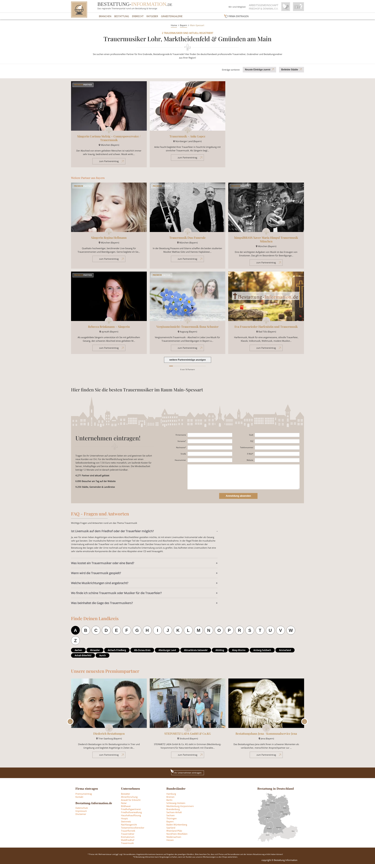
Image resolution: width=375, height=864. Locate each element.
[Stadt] (277, 435)
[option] (109, 720)
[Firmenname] (210, 435)
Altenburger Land (167, 650)
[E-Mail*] (277, 454)
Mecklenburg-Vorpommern (180, 806)
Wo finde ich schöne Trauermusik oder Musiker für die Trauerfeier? (116, 593)
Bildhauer (126, 806)
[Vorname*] (210, 441)
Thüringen (171, 818)
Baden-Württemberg (176, 824)
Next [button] (303, 721)
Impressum (81, 810)
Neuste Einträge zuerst (257, 69)
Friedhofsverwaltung (131, 812)
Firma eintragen (239, 16)
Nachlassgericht (129, 824)
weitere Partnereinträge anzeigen (187, 360)
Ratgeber (152, 16)
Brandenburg (173, 809)
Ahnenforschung (129, 796)
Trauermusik (127, 843)
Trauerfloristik (128, 830)
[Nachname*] (210, 447)
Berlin (169, 799)
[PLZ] (277, 441)
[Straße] (210, 454)
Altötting (219, 650)
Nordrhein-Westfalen (177, 833)
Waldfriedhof (127, 839)
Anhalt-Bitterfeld (83, 655)
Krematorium (127, 836)
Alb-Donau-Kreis (142, 650)
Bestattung (121, 16)
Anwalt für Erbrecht (130, 799)
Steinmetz (126, 821)
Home (174, 25)
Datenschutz (81, 807)
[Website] (277, 460)
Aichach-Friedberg (117, 650)
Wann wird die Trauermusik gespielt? (96, 573)
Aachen (78, 650)
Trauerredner (127, 833)
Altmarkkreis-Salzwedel (195, 650)
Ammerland (285, 650)
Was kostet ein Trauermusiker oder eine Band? (102, 563)
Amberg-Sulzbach (262, 650)
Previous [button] (69, 721)
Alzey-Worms (238, 650)
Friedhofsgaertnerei (131, 809)
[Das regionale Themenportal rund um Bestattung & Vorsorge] (79, 9)
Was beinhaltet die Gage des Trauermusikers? (102, 603)
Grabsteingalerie (172, 16)
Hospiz (124, 818)
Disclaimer (80, 814)
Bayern (183, 25)
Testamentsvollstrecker (132, 827)
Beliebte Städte (289, 69)
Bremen (170, 796)
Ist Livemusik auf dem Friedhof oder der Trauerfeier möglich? (112, 531)
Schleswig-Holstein (175, 803)
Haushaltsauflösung (131, 815)
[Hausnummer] (210, 460)
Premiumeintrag (83, 793)
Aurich (102, 655)
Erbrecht (138, 16)
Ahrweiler (95, 650)
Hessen (170, 839)
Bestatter (125, 793)
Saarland (170, 827)
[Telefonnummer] (277, 447)
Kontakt (79, 796)
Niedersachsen (173, 836)
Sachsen (170, 815)
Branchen (105, 16)
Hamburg (171, 793)
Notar (124, 803)
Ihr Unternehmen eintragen (188, 772)
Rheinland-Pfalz (174, 830)
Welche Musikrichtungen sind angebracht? (99, 583)
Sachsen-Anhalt (174, 812)
